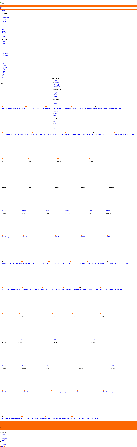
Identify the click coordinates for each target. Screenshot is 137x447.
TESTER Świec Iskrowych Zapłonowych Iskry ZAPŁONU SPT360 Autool (13, 392)
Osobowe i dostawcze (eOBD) (6, 18)
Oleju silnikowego (56, 111)
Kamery (4, 56)
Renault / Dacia (4, 29)
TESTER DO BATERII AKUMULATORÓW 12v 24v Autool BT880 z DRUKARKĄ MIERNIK (114, 315)
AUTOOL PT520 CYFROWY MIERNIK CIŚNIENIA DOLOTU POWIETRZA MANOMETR (103, 160)
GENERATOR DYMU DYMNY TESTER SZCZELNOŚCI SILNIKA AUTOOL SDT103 (94, 237)
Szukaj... (1, 3)
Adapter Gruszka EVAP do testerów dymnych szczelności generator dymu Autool (13, 108)
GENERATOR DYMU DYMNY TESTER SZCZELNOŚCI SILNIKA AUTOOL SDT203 (120, 237)
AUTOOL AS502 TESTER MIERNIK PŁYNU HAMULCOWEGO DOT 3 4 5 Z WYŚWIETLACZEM (17, 134)
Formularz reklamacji (4, 437)
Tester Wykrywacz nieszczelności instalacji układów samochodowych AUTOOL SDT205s (116, 392)
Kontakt (3, 77)
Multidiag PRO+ (5, 67)
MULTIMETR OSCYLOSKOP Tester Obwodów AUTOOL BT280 (11, 263)
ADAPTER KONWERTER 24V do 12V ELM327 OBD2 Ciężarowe (35, 108)
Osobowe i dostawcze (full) (6, 17)
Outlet (4, 69)
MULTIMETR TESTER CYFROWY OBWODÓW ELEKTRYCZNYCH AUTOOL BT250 (34, 263)
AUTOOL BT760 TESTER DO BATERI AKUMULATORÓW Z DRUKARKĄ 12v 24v (15, 160)
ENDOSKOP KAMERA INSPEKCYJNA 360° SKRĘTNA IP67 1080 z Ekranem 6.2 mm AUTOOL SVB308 (39, 237)
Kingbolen (55, 126)
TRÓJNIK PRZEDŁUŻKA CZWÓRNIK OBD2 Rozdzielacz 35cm (11, 418)
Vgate (54, 124)
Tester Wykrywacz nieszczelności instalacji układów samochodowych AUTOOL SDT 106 (64, 392)
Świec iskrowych (5, 54)
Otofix (4, 71)
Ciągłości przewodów (5, 51)
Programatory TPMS (5, 20)
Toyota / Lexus (4, 33)
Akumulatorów (55, 109)
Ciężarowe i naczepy (56, 83)
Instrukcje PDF (3, 439)
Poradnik (3, 440)
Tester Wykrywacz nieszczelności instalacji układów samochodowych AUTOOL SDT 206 (90, 392)
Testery (2, 46)
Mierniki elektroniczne (5, 55)
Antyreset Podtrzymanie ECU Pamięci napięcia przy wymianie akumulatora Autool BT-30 (108, 108)
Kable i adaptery (3, 36)
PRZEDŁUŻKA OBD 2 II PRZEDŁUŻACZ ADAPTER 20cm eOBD (32, 289)
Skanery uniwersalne (4, 10)
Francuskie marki (4, 28)
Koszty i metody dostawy (4, 434)
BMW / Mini (3, 31)
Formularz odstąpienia (4, 438)
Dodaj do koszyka (4, 184)
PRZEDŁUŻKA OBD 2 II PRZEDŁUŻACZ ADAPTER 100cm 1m (97, 263)
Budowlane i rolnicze (5, 19)
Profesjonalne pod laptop (6, 15)
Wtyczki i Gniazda (5, 44)
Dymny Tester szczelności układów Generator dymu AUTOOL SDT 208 (12, 237)
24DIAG (4, 63)
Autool (4, 64)
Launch (4, 66)
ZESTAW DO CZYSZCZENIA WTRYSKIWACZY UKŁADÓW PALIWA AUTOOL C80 (84, 418)
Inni (3, 72)
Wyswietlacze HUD (56, 114)
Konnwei (55, 122)
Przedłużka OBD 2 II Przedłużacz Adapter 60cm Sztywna (10, 315)
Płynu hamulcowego (5, 53)
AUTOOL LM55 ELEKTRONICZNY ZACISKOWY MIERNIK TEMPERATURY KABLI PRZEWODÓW (73, 160)
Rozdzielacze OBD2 (56, 104)
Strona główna (3, 74)
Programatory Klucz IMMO (6, 21)
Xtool (54, 128)
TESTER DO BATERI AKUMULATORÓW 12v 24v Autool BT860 (62, 315)
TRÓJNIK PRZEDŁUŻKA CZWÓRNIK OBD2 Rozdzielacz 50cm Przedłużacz (33, 418)
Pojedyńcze (4, 41)
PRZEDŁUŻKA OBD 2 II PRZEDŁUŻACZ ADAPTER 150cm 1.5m (12, 289)
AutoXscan (4, 65)
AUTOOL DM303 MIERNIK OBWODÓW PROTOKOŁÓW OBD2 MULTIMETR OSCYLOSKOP (42, 160)
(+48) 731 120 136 (3, 424)
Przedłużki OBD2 (5, 43)
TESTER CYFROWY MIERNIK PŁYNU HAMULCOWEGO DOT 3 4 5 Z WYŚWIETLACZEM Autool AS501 (35, 315)
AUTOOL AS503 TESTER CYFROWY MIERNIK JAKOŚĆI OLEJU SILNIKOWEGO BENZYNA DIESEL (48, 134)
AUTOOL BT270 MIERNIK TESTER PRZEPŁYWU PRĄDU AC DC (103, 134)
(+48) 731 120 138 (3, 425)
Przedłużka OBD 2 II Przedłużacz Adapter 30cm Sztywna (71, 289)
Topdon (4, 70)
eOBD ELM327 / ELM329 (6, 16)
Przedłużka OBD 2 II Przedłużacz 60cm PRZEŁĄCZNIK (78, 263)
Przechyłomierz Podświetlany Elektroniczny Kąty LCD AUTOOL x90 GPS (59, 263)
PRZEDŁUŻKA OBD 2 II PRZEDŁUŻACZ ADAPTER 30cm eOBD (52, 289)
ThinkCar (4, 68)
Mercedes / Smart (4, 30)
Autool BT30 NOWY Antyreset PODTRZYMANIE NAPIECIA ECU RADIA (125, 134)
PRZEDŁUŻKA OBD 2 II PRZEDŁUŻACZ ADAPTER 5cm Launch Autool (111, 289)
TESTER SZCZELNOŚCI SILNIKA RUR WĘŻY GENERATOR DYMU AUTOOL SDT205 (37, 392)
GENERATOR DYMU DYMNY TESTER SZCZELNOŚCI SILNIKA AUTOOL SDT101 (68, 237)
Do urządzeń (55, 102)
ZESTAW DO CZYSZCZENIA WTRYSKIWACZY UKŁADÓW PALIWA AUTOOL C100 (58, 418)
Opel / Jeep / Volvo (4, 32)
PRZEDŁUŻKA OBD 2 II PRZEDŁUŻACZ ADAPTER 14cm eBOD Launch (118, 263)
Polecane (3, 76)
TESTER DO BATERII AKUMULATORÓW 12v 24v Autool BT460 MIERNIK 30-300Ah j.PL (86, 315)
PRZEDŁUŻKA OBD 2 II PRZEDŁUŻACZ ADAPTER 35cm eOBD (89, 289)
